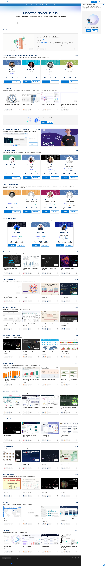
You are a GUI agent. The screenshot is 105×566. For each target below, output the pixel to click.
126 (11, 301)
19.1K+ (18, 404)
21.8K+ (76, 348)
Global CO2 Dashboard (47, 407)
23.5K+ (18, 543)
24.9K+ (56, 432)
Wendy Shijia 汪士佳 (64, 297)
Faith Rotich (25, 297)
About (24, 558)
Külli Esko (5, 382)
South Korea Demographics (67, 268)
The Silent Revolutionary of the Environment (30, 464)
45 (45, 49)
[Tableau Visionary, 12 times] (29, 204)
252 (31, 356)
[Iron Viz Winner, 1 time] (69, 205)
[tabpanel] (91, 285)
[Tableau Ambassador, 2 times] (31, 74)
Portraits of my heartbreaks (10, 463)
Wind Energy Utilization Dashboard (31, 407)
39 (30, 384)
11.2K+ (57, 459)
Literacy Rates (7, 518)
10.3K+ (56, 487)
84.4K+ (56, 348)
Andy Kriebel (6, 298)
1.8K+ (38, 376)
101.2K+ (56, 515)
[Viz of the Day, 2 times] (14, 170)
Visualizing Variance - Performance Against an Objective (31, 380)
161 (30, 412)
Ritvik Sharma (6, 106)
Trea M (62, 464)
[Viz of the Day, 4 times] (73, 74)
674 (69, 551)
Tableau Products (30, 558)
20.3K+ (75, 292)
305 (50, 273)
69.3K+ (56, 292)
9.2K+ (38, 487)
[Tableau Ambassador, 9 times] (12, 73)
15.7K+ (37, 515)
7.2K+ (19, 459)
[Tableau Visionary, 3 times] (10, 75)
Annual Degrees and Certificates (68, 518)
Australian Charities (8, 351)
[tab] (104, 5)
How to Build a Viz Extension (48, 104)
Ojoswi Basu (25, 106)
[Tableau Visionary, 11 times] (10, 170)
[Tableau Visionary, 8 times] (72, 169)
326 (31, 273)
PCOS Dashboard (27, 546)
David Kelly (5, 325)
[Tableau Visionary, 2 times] (29, 171)
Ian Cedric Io (25, 354)
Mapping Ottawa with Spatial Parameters (10, 269)
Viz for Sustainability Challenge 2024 (68, 408)
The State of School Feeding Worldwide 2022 (29, 352)
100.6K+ (18, 515)
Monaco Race (26, 491)
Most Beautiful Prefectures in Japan (49, 269)
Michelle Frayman (64, 436)
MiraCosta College (64, 520)
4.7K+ (38, 459)
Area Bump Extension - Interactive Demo (69, 105)
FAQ (20, 558)
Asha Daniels (6, 520)
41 (11, 440)
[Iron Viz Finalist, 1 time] (72, 170)
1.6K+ (19, 320)
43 (49, 109)
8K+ (19, 292)
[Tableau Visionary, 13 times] (72, 203)
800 (50, 412)
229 (69, 440)
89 (30, 468)
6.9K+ (38, 432)
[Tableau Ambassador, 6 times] (67, 169)
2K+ (50, 301)
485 (69, 301)
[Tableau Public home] (7, 2)
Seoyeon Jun (44, 464)
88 (11, 412)
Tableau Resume (7, 435)
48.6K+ (37, 292)
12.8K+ (76, 432)
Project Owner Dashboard (10, 324)
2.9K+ (18, 432)
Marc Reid (62, 269)
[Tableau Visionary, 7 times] (48, 205)
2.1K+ (38, 320)
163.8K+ (75, 515)
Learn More (40, 18)
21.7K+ (76, 487)
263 (50, 468)
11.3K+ (37, 348)
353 (31, 301)
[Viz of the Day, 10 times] (34, 204)
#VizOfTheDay (43, 42)
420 (11, 273)
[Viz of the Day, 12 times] (53, 205)
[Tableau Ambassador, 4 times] (31, 169)
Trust (13, 558)
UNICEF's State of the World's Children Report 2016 (49, 352)
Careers (35, 558)
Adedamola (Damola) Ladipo (47, 436)
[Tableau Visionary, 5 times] (43, 236)
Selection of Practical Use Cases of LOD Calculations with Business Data (12, 380)
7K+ (76, 459)
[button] (73, 558)
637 (50, 440)
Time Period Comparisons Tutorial (31, 296)
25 (11, 384)
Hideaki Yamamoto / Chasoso (28, 465)
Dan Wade (63, 492)
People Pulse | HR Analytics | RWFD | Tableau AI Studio (48, 324)
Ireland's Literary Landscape (67, 463)
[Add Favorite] (74, 49)
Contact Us (41, 558)
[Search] (18, 23)
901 (76, 101)
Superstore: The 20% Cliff (29, 324)
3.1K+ (38, 101)
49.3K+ (56, 543)
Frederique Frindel (45, 106)
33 (11, 109)
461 (50, 551)
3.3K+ (76, 376)
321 (30, 551)
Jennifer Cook (63, 549)
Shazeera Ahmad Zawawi (8, 464)
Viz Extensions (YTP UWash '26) (11, 104)
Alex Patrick (25, 325)
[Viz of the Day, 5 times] (14, 75)
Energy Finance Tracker (9, 407)
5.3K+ (18, 101)
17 (30, 109)
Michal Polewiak (63, 325)
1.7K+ (57, 376)
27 (49, 384)
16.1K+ (76, 404)
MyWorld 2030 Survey (66, 351)
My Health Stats (7, 546)
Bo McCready (6, 436)
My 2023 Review (65, 296)
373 (11, 551)
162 (69, 356)
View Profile (16, 81)
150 (69, 468)
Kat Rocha (63, 382)
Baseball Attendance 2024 (48, 491)
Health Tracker (45, 546)
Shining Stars (45, 463)
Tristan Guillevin (63, 107)
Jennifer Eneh (25, 548)
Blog (17, 558)
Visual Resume (45, 435)
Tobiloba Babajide (45, 548)
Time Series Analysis (47, 296)
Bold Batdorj (44, 326)
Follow (7, 81)
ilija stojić (24, 382)
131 (11, 356)
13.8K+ (37, 404)
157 (69, 412)
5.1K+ (19, 487)
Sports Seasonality (8, 491)
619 (69, 273)
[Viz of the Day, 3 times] (65, 205)
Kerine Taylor (25, 438)
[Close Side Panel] (101, 4)
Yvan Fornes (44, 354)
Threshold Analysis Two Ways (48, 379)
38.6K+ (56, 404)
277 (50, 356)
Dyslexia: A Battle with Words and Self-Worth (69, 547)
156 (30, 440)
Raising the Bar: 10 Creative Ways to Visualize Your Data (69, 380)
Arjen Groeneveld (7, 548)
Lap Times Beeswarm (66, 491)
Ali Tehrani (24, 520)
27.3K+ (37, 543)
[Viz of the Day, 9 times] (53, 171)
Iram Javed (5, 353)
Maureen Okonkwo (45, 521)
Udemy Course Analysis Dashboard (47, 519)
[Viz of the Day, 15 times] (38, 238)
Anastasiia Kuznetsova (27, 492)
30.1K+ (76, 543)
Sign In (100, 1)
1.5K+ (32, 49)
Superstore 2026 (65, 324)
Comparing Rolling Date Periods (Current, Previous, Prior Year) (11, 296)
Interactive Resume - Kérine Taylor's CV (29, 436)
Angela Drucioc (44, 297)
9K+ (19, 348)
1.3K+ (57, 320)
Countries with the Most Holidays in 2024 (30, 269)
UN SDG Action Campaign (65, 353)
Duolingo (25, 518)
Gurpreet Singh (63, 410)
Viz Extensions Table (27, 104)
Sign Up (94, 1)
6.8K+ (76, 320)
